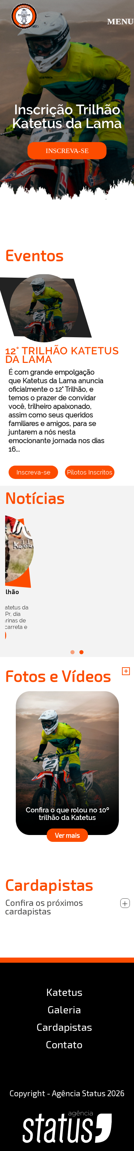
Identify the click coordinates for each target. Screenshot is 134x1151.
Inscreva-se (67, 150)
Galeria (64, 1009)
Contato (64, 1044)
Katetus (64, 992)
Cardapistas (64, 1027)
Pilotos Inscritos (89, 472)
